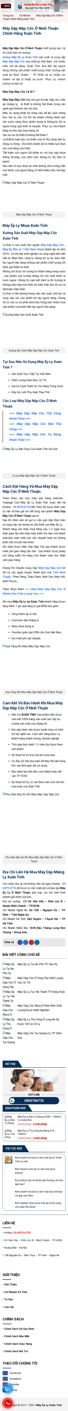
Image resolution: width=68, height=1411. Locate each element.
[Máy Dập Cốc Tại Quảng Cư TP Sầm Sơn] (9, 1037)
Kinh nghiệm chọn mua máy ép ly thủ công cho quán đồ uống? (38, 1205)
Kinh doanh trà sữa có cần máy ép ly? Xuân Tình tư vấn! (38, 1159)
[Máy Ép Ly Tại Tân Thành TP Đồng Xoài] (9, 996)
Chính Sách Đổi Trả (16, 1351)
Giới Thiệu (10, 1284)
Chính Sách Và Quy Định (19, 1328)
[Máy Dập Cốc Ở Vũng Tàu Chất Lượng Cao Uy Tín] (9, 982)
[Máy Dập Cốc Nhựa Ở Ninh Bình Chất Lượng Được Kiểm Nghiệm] (9, 1009)
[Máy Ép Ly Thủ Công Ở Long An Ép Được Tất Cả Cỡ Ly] (9, 1023)
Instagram (15, 1378)
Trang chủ (8, 15)
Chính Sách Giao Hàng (18, 1343)
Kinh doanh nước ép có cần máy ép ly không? (35, 1171)
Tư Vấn (8, 1299)
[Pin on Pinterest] (31, 942)
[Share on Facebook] (20, 942)
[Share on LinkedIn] (37, 942)
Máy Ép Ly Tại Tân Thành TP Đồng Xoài (41, 991)
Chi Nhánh (25, 15)
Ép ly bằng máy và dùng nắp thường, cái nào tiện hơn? (39, 1182)
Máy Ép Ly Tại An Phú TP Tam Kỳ (37, 964)
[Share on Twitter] (25, 942)
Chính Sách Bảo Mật (16, 1336)
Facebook (15, 1373)
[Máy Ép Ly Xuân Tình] (34, 6)
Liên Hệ (9, 1307)
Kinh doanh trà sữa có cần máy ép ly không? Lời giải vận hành (39, 1193)
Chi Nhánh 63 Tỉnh (15, 1292)
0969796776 (34, 1101)
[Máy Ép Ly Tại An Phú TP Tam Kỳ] (9, 968)
